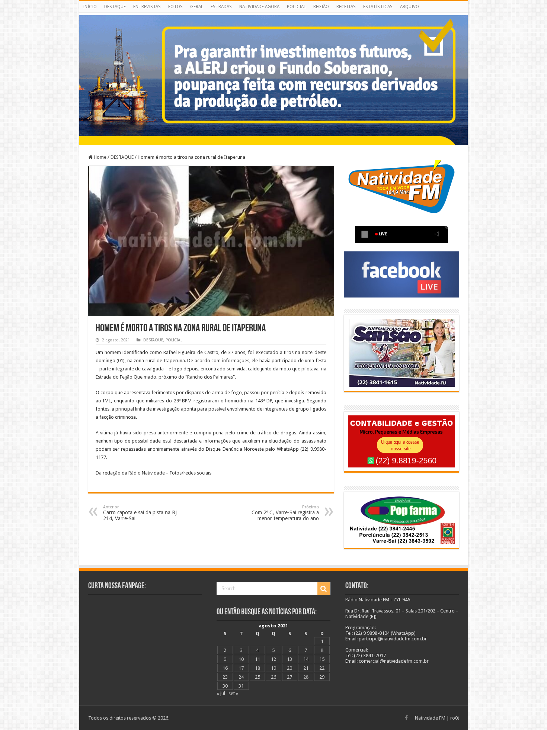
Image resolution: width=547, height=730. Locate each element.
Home (99, 157)
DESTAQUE (115, 6)
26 (273, 677)
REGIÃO (321, 6)
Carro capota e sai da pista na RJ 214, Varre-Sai (140, 513)
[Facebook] (406, 717)
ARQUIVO (409, 6)
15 (321, 659)
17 (241, 668)
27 (289, 677)
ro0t (454, 718)
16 (225, 668)
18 (257, 668)
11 (257, 659)
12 (273, 659)
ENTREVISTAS (147, 6)
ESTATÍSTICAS (378, 6)
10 (241, 659)
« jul (221, 693)
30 (225, 686)
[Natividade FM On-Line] (273, 14)
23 (225, 677)
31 (241, 686)
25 (257, 677)
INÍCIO (90, 6)
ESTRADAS (221, 6)
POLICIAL (296, 6)
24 (241, 677)
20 (289, 668)
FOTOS (175, 6)
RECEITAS (346, 6)
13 (289, 659)
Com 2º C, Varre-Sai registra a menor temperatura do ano (285, 513)
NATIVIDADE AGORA (259, 6)
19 (273, 668)
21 (305, 668)
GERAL (196, 6)
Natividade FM (430, 718)
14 (305, 659)
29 (321, 677)
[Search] (323, 588)
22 (321, 668)
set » (233, 693)
